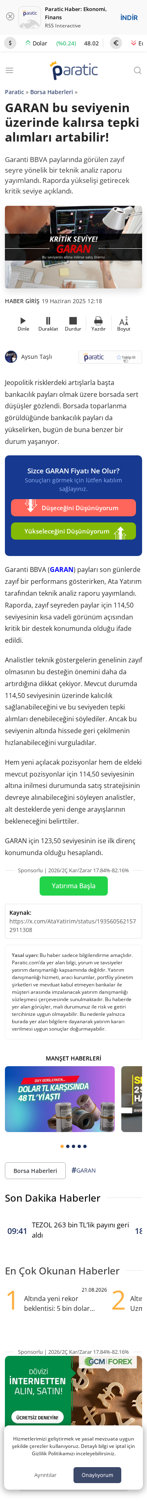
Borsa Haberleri (51, 92)
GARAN (62, 569)
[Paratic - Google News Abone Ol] (110, 360)
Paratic (14, 92)
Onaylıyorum (97, 1475)
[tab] (62, 1146)
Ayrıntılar (45, 1475)
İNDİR (129, 18)
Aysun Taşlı (36, 356)
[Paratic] (73, 71)
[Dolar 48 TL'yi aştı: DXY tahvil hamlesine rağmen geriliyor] (60, 1099)
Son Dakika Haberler (52, 1197)
